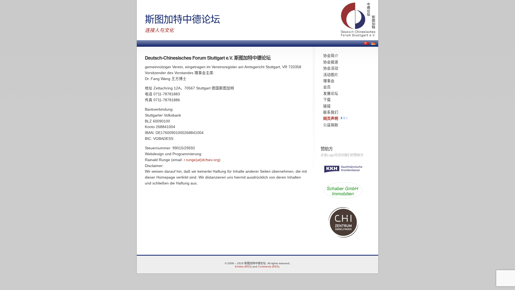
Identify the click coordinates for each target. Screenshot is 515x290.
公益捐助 (330, 124)
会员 (327, 87)
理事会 (328, 80)
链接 (327, 106)
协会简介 (330, 55)
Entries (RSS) (243, 266)
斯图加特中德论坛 (182, 19)
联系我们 (330, 112)
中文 (366, 43)
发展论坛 (330, 93)
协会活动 (330, 68)
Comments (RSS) (268, 266)
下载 (327, 99)
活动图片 (330, 74)
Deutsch (373, 43)
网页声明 (330, 118)
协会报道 (330, 62)
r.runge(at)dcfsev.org (201, 160)
